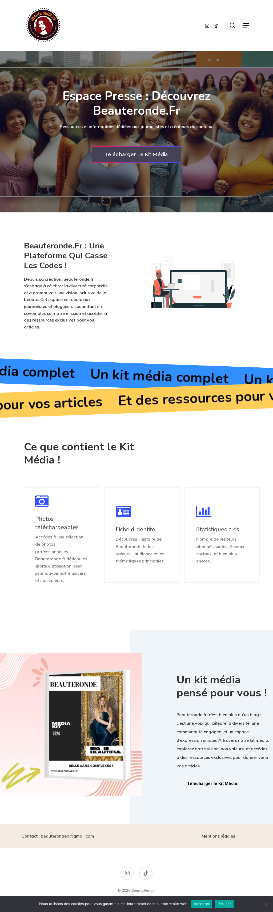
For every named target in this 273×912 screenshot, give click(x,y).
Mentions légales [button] (218, 836)
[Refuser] (266, 904)
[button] (246, 25)
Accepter (202, 904)
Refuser (224, 904)
